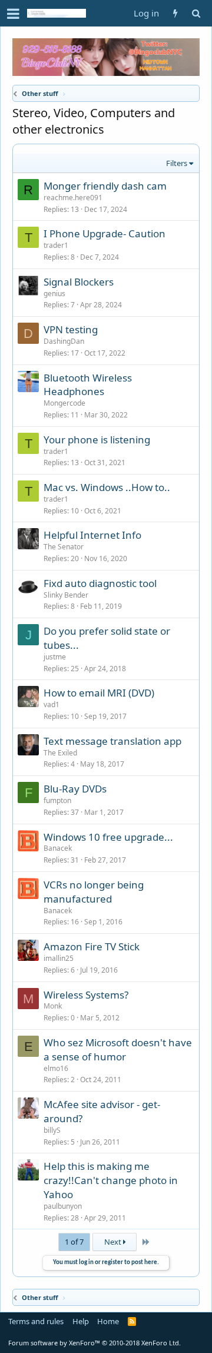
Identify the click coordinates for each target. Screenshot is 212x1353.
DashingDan (64, 341)
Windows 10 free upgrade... (108, 837)
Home (108, 1321)
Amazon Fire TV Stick (92, 946)
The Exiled (60, 753)
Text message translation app (112, 741)
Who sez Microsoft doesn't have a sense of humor (118, 1049)
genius (54, 293)
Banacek (58, 848)
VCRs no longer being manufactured (94, 892)
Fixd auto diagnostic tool (100, 583)
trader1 (56, 245)
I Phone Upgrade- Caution (104, 233)
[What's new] (175, 13)
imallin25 (59, 958)
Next (113, 1241)
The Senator (64, 547)
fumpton (57, 800)
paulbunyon (63, 1206)
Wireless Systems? (86, 995)
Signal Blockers (79, 281)
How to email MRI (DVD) (99, 692)
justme (55, 657)
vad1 (51, 704)
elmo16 (56, 1068)
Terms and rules (36, 1321)
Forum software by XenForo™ (94, 1342)
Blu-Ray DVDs (75, 788)
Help (80, 1321)
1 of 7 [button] (74, 1241)
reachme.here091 (73, 198)
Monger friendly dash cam (105, 186)
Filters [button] (176, 163)
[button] (13, 13)
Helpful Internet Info (92, 535)
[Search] (196, 13)
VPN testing (71, 329)
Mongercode (64, 403)
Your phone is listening (97, 439)
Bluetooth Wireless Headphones (88, 385)
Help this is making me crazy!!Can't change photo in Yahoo (111, 1180)
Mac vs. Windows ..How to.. (107, 487)
